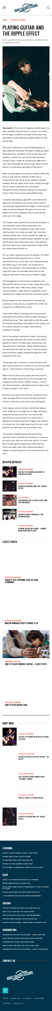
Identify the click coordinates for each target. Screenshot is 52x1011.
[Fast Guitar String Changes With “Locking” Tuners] (10, 777)
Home (5, 19)
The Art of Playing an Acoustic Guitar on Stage (31, 473)
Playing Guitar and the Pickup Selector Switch (21, 892)
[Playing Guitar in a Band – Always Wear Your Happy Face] (10, 528)
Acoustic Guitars (13, 620)
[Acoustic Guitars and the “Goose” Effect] (10, 486)
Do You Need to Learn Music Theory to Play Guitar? (23, 867)
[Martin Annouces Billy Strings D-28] (26, 603)
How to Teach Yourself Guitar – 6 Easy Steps (26, 664)
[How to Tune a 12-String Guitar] (10, 797)
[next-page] (8, 830)
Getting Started (13, 702)
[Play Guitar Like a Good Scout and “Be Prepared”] (10, 500)
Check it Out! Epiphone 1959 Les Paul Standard (21, 581)
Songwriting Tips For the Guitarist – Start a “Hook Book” (26, 949)
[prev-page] (4, 830)
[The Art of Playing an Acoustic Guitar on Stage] (10, 471)
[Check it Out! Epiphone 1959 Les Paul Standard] (26, 560)
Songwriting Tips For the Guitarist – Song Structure (24, 935)
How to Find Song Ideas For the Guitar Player (21, 945)
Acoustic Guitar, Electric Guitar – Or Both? (34, 757)
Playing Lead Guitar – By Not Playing (17, 856)
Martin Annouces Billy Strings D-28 (21, 623)
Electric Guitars (13, 577)
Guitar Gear (23, 497)
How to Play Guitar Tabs (16, 704)
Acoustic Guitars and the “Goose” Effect (32, 487)
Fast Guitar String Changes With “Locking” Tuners (32, 777)
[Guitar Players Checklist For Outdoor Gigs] (10, 514)
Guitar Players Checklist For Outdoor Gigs (30, 515)
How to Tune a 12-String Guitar (31, 797)
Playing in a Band (18, 19)
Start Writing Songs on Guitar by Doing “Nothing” (23, 938)
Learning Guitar (12, 661)
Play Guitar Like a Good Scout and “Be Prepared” (32, 501)
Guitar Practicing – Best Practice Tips (18, 860)
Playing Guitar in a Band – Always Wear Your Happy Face (32, 529)
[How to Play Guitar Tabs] (26, 685)
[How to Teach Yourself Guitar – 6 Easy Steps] (26, 644)
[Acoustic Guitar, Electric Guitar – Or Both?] (10, 757)
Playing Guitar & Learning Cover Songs (18, 864)
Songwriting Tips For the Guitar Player (18, 942)
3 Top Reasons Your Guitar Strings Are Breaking (22, 896)
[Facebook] (5, 990)
